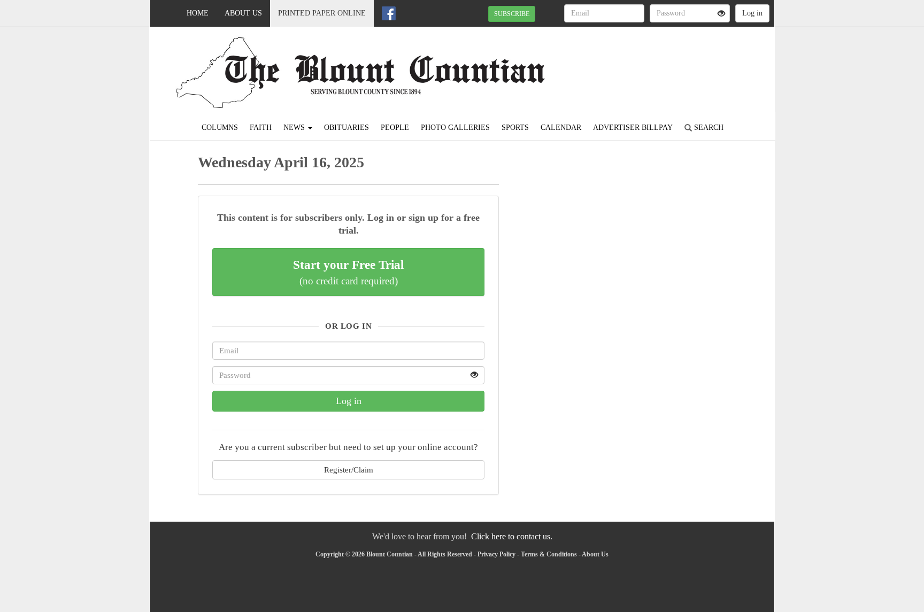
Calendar (561, 127)
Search (707, 127)
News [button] (295, 127)
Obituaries (346, 127)
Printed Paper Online (322, 13)
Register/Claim (348, 469)
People (395, 127)
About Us (243, 13)
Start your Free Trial (348, 272)
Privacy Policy (496, 554)
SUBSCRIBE (511, 14)
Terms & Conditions (549, 554)
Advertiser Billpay (633, 127)
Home (198, 13)
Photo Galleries (455, 127)
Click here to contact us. (511, 536)
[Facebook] (389, 13)
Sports (515, 127)
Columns (220, 127)
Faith (261, 127)
